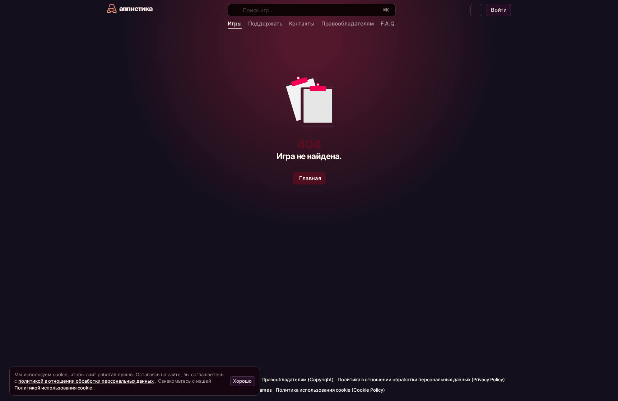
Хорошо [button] (242, 381)
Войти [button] (499, 9)
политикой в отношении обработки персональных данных (86, 381)
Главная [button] (310, 178)
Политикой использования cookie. (54, 388)
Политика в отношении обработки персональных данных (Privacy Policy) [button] (421, 379)
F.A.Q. (388, 23)
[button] (476, 10)
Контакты (302, 23)
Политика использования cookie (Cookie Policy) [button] (330, 390)
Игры (235, 23)
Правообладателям (347, 23)
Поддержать (265, 23)
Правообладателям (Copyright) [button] (297, 379)
